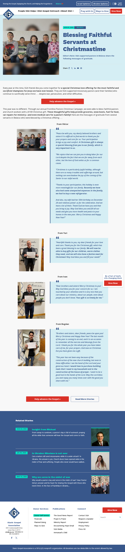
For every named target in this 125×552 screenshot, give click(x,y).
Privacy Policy (83, 526)
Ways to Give (102, 11)
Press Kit (82, 529)
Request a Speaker (85, 519)
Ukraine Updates (100, 4)
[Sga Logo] (8, 14)
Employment (83, 522)
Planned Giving (40, 522)
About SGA (66, 11)
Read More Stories (84, 399)
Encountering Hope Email (64, 526)
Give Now (116, 11)
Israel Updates (83, 4)
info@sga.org (9, 532)
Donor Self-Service (41, 515)
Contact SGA (83, 515)
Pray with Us (87, 11)
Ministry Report (60, 522)
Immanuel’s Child (60, 532)
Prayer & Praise (60, 519)
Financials (38, 519)
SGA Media (58, 529)
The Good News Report (63, 515)
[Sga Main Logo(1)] (14, 513)
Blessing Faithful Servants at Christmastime (87, 41)
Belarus (59, 4)
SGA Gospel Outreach (48, 11)
